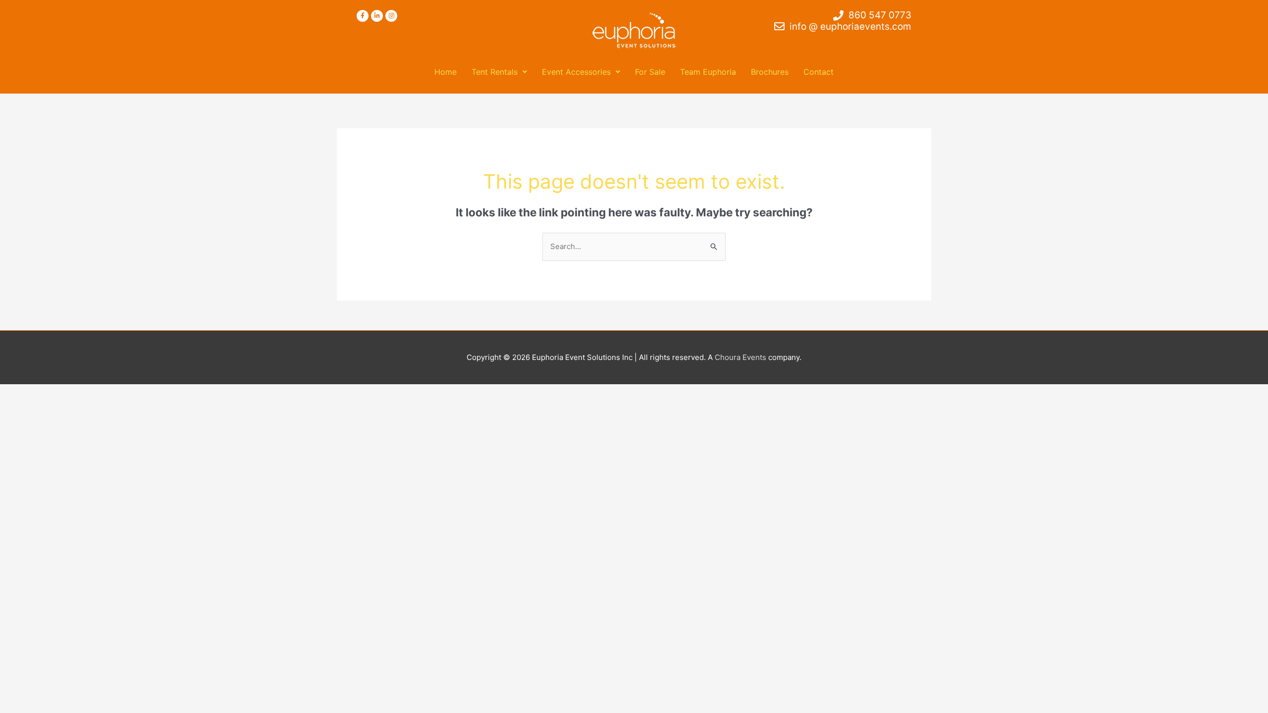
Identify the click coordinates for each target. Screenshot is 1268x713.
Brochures (770, 72)
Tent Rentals (495, 72)
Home (445, 72)
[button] (499, 71)
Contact (818, 72)
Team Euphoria (708, 72)
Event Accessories (576, 72)
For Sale (650, 72)
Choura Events (740, 357)
